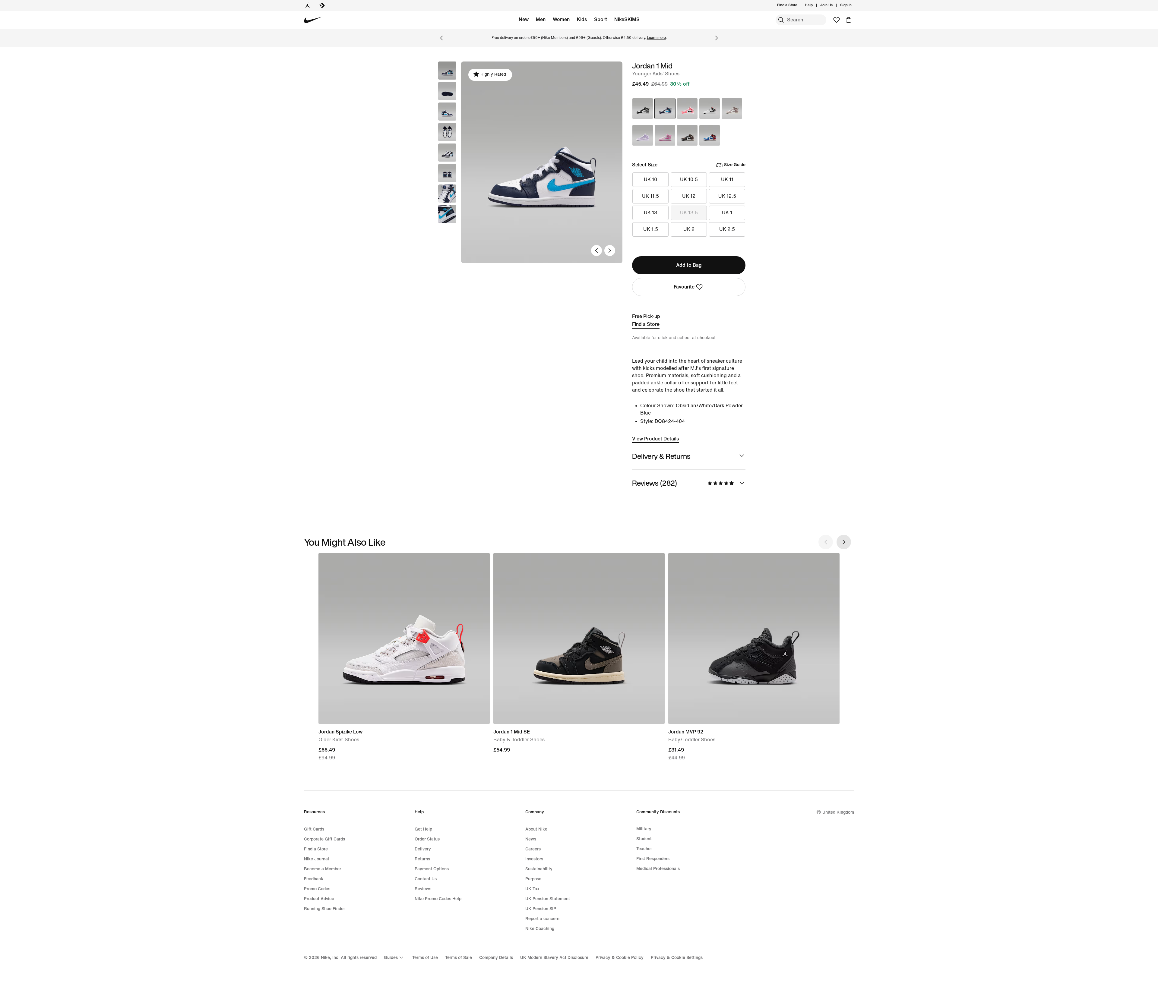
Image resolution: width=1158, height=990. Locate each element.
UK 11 (727, 179)
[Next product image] (609, 250)
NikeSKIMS (627, 19)
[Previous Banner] (441, 38)
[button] (447, 91)
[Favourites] (836, 19)
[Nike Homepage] (313, 20)
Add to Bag (689, 265)
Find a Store (646, 324)
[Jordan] (307, 5)
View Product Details (655, 438)
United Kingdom (838, 812)
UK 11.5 (650, 196)
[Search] (781, 19)
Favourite (684, 286)
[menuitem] (814, 5)
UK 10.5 (689, 179)
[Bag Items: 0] (848, 19)
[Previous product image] (596, 250)
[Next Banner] (716, 38)
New (524, 19)
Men (541, 19)
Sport (600, 19)
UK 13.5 (689, 212)
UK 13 (650, 212)
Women (561, 19)
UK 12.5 (727, 196)
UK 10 (650, 179)
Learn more (656, 38)
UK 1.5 (650, 229)
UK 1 (727, 212)
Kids (582, 19)
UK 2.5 (727, 229)
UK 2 (688, 229)
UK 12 (688, 196)
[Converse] (322, 5)
